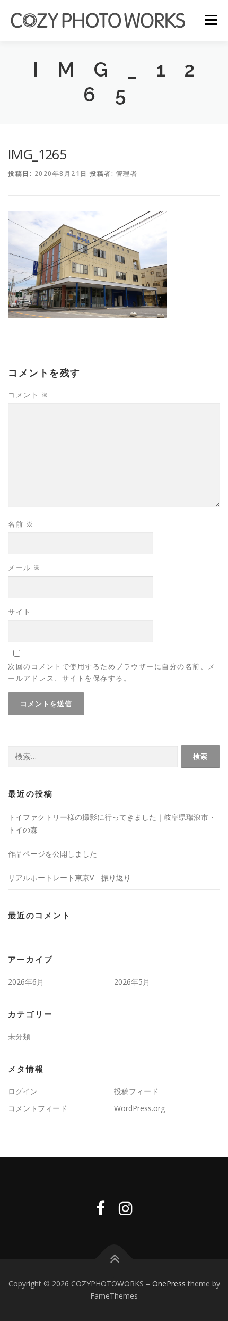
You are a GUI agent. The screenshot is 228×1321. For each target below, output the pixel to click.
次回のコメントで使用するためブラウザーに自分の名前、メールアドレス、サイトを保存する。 (112, 672)
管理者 (127, 173)
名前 (20, 524)
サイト (19, 611)
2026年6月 (26, 982)
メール (24, 567)
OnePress (169, 1283)
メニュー (210, 19)
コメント (28, 395)
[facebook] (100, 1208)
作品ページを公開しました (52, 854)
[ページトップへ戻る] (114, 1258)
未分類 (19, 1036)
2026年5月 (132, 982)
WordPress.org (139, 1108)
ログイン (23, 1091)
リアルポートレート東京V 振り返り (69, 878)
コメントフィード (37, 1108)
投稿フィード (136, 1091)
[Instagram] (126, 1208)
